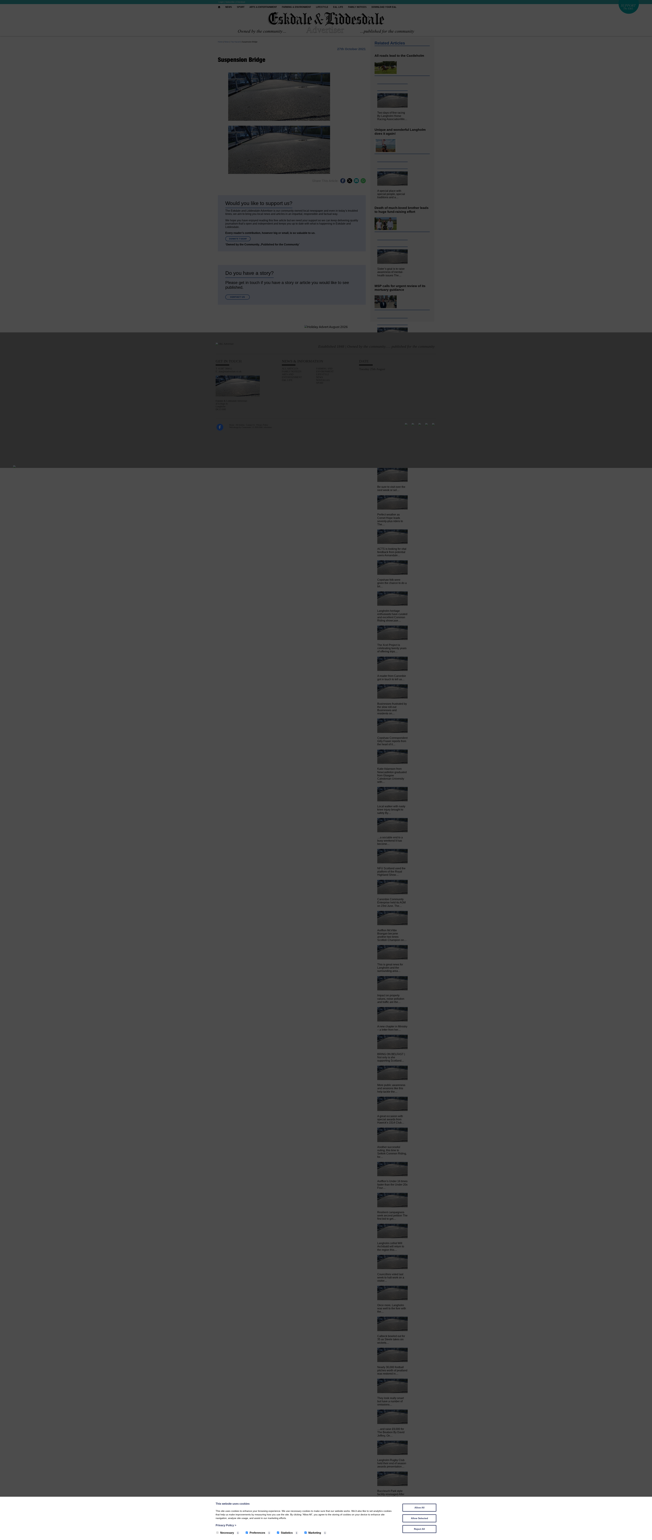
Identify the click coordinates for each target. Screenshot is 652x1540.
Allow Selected (419, 1518)
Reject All (419, 1529)
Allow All (419, 1507)
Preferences (257, 1532)
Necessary (227, 1532)
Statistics (287, 1532)
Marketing (314, 1532)
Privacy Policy (226, 1525)
